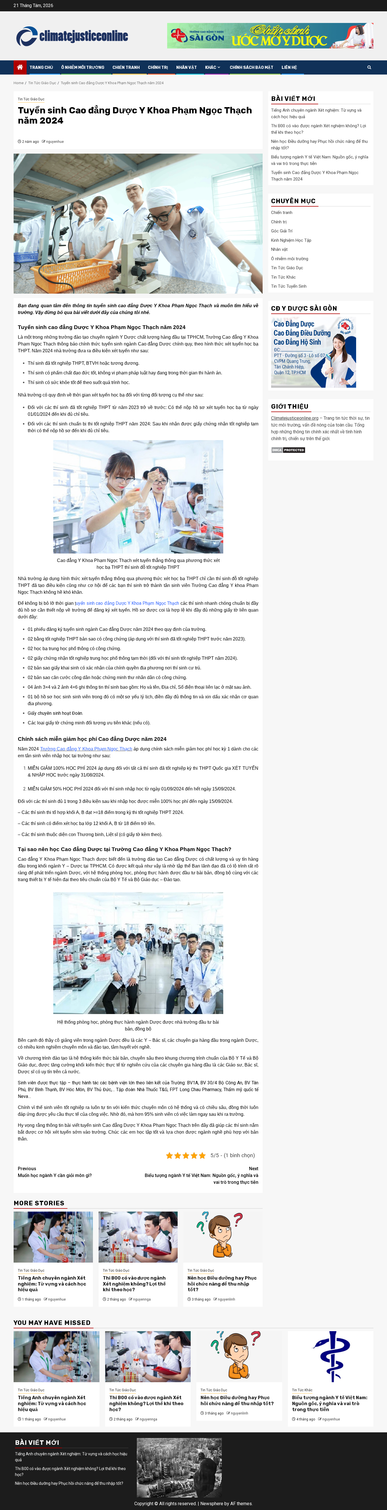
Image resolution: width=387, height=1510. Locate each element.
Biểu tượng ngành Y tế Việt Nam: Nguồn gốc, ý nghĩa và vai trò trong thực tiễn (201, 1175)
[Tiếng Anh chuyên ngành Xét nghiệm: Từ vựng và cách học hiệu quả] (53, 1237)
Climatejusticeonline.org (294, 418)
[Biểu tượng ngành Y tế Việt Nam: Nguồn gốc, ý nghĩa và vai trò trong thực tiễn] (331, 1356)
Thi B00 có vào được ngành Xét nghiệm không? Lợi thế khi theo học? (134, 1284)
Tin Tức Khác (283, 277)
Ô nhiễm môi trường (82, 67)
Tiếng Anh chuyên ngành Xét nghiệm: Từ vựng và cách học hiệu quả (52, 1284)
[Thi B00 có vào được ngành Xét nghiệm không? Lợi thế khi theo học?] (138, 1237)
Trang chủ (41, 67)
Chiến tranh (126, 67)
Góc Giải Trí (281, 231)
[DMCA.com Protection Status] (288, 450)
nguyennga (142, 1299)
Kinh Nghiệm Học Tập (291, 240)
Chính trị (158, 67)
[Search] (369, 67)
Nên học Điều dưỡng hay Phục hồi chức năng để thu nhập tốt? (222, 1284)
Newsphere (211, 1503)
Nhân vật (186, 67)
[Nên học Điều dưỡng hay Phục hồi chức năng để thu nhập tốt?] (223, 1237)
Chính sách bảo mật (251, 67)
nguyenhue (55, 142)
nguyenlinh (226, 1299)
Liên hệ (289, 67)
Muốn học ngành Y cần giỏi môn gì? (55, 1172)
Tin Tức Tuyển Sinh (289, 286)
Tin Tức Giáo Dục (31, 99)
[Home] (20, 68)
